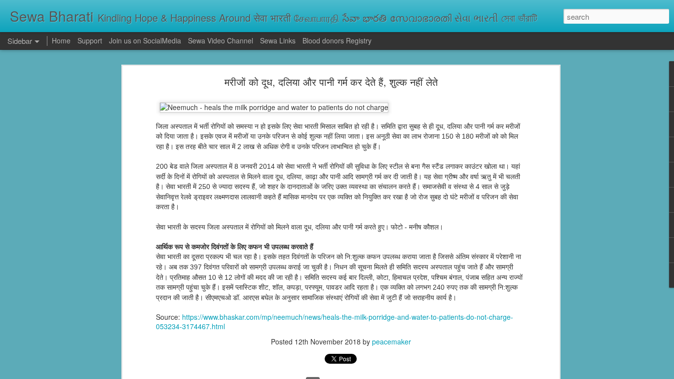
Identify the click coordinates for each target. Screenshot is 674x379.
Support (89, 40)
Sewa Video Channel (220, 40)
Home (61, 40)
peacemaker (391, 341)
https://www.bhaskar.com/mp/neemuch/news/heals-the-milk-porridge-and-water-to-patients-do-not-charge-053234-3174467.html (334, 322)
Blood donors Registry (337, 40)
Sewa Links (279, 40)
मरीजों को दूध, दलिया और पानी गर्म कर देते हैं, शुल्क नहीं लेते (331, 82)
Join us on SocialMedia (145, 40)
